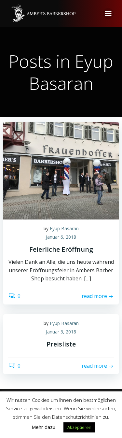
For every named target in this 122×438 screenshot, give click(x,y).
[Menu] (108, 13)
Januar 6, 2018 (61, 237)
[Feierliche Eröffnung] (61, 170)
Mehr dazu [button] (43, 427)
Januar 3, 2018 (61, 332)
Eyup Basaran (64, 228)
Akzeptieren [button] (79, 427)
